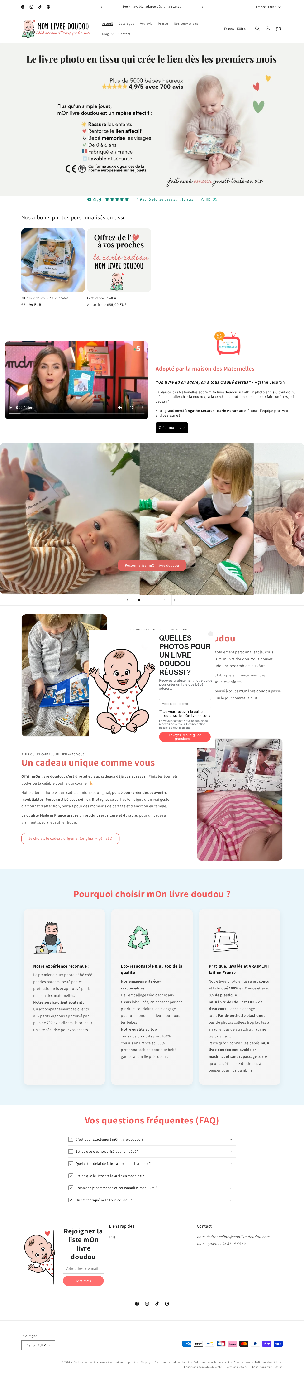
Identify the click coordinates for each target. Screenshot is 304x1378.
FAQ (112, 1237)
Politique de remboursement (211, 1362)
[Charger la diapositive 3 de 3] (153, 600)
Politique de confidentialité (172, 1362)
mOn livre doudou (82, 1362)
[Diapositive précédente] (127, 600)
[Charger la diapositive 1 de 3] (138, 600)
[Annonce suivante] (202, 6)
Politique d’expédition (269, 1362)
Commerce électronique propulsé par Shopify (122, 1362)
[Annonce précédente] (101, 6)
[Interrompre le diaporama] (176, 600)
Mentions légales (236, 1366)
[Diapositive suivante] (165, 600)
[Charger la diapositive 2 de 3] (146, 600)
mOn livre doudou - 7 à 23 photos (44, 298)
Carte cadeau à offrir (101, 298)
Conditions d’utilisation (267, 1366)
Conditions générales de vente (203, 1366)
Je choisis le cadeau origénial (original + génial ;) (70, 838)
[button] (107, 34)
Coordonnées (242, 1362)
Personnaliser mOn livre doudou (152, 565)
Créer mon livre (172, 427)
